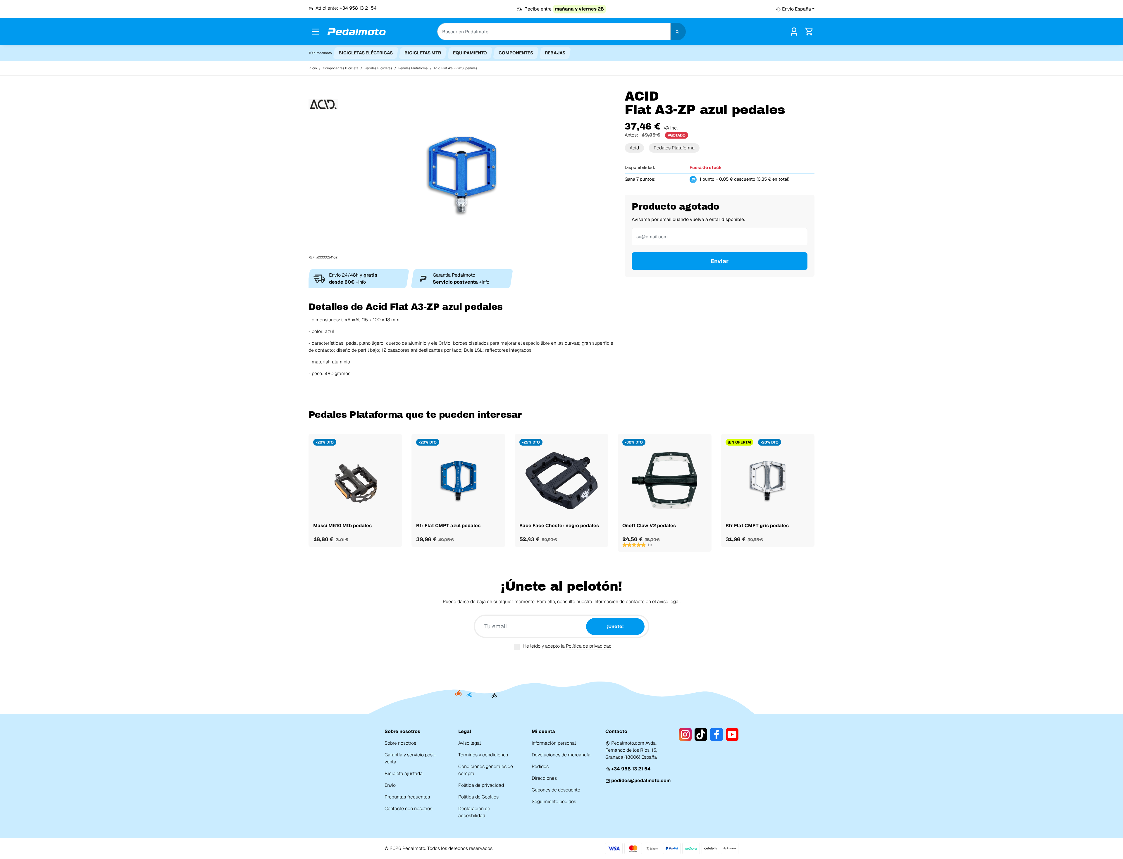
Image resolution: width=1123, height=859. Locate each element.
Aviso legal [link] (469, 743)
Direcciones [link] (544, 778)
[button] (795, 9)
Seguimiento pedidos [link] (554, 801)
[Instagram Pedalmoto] (685, 734)
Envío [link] (390, 785)
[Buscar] (678, 31)
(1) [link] (650, 545)
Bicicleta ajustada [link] (404, 773)
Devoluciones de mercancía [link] (561, 755)
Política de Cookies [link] (478, 797)
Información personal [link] (554, 743)
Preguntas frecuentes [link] (407, 797)
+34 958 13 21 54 (631, 769)
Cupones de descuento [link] (556, 790)
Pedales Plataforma (674, 148)
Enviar (720, 261)
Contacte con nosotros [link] (408, 808)
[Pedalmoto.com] (356, 31)
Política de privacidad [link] (481, 785)
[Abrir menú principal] (316, 32)
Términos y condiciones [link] (483, 755)
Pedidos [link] (540, 766)
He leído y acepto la (567, 646)
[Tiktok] (701, 734)
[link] (794, 31)
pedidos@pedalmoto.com (641, 780)
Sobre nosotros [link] (400, 743)
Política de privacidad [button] (589, 646)
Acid (634, 148)
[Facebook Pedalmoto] (716, 734)
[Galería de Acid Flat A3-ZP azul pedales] (462, 174)
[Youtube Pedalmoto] (732, 734)
